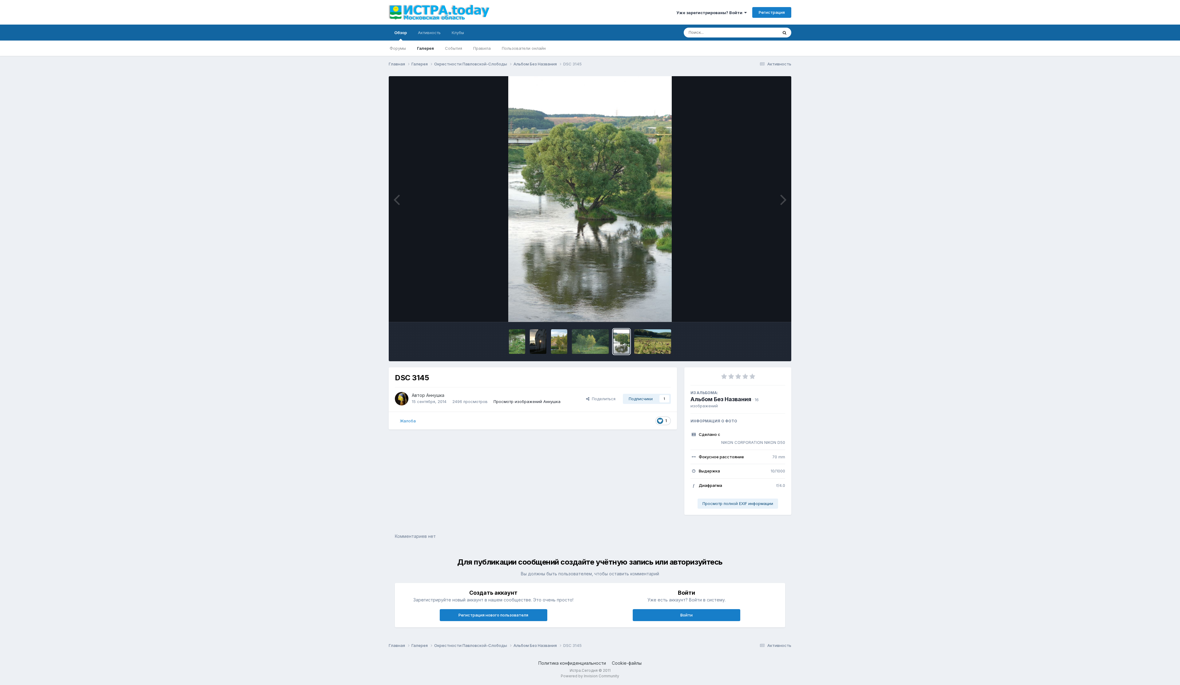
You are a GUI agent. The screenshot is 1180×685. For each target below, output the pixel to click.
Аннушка (435, 395)
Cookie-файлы (627, 663)
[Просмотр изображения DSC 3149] (559, 341)
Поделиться (602, 398)
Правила (482, 48)
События (453, 48)
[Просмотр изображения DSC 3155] (538, 341)
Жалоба (408, 420)
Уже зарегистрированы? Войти (710, 12)
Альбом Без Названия (720, 399)
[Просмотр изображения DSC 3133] (517, 341)
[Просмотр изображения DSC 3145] (621, 341)
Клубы (458, 32)
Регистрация (772, 12)
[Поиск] (784, 32)
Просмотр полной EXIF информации (737, 503)
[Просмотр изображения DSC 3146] (590, 341)
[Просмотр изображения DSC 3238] (652, 341)
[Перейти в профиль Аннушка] (401, 398)
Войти (686, 615)
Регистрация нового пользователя (493, 615)
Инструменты (764, 310)
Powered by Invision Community (590, 676)
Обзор (400, 32)
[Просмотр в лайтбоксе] (590, 199)
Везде (763, 32)
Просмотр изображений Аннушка (527, 401)
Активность (429, 32)
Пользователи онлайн (524, 48)
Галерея (425, 48)
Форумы (398, 48)
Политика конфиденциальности (572, 663)
